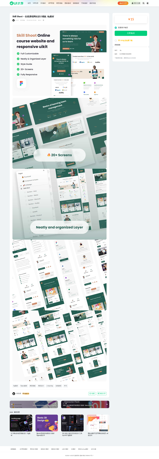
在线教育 (58, 386)
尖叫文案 (93, 449)
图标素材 (68, 3)
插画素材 (76, 3)
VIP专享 (35, 3)
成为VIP (124, 3)
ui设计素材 (65, 449)
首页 (29, 3)
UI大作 (17, 20)
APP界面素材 (23, 449)
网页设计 (41, 386)
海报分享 (102, 393)
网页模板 (59, 3)
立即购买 (131, 33)
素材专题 (93, 3)
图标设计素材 (55, 449)
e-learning (50, 386)
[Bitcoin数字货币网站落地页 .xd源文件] (98, 423)
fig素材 (15, 386)
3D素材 (43, 3)
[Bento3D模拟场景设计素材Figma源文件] (46, 423)
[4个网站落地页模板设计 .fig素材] (21, 423)
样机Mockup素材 (83, 449)
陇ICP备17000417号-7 (86, 455)
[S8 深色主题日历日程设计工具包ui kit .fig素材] (72, 423)
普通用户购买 (123, 27)
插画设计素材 (45, 449)
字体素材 (84, 3)
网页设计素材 (34, 449)
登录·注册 (137, 3)
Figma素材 (24, 386)
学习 (65, 386)
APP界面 (51, 3)
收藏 (93, 393)
